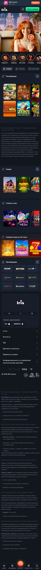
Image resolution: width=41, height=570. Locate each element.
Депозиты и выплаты (11, 348)
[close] (2, 3)
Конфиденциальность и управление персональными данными (17, 361)
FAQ (4, 343)
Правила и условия (10, 354)
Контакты (6, 337)
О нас (5, 331)
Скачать (35, 3)
